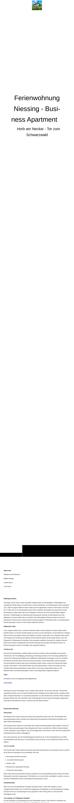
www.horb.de (8, 682)
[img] (37, 284)
